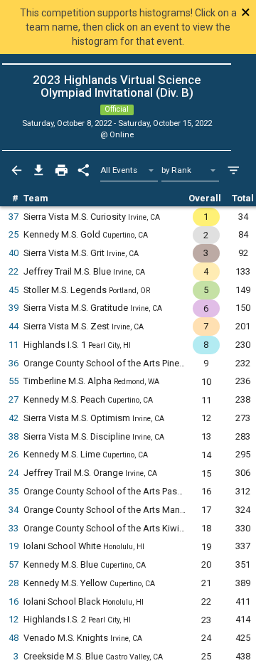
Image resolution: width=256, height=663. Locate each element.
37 (13, 216)
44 (13, 326)
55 (13, 381)
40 (13, 253)
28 (13, 583)
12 (13, 619)
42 (13, 418)
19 (13, 546)
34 (13, 509)
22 (13, 271)
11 (13, 344)
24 (13, 472)
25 (13, 234)
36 (13, 363)
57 (13, 564)
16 (13, 601)
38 (13, 436)
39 (13, 307)
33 (13, 528)
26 (13, 454)
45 (13, 290)
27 (13, 399)
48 (13, 637)
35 (13, 491)
